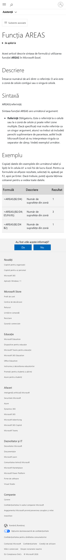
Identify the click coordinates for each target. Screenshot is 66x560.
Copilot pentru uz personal (15, 270)
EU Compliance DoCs (12, 554)
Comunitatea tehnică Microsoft (17, 462)
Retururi (7, 307)
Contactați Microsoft (12, 543)
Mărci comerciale (11, 549)
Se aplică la (10, 42)
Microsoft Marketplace (13, 467)
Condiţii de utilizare (47, 543)
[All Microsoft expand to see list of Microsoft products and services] (4, 5)
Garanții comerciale (12, 323)
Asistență (8, 12)
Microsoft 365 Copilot (13, 425)
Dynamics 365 (10, 409)
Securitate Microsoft (12, 398)
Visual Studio (9, 484)
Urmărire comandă (11, 312)
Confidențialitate (30, 543)
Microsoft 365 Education (14, 355)
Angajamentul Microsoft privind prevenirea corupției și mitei (29, 510)
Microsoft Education (12, 339)
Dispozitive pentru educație (15, 344)
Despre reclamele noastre (31, 549)
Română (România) (17, 525)
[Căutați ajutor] (12, 4)
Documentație (10, 451)
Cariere (7, 499)
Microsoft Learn (10, 457)
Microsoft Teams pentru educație (17, 350)
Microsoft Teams (11, 430)
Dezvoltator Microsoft (13, 446)
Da (23, 247)
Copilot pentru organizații (14, 264)
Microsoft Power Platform (14, 473)
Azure (6, 403)
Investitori (8, 515)
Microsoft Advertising (13, 419)
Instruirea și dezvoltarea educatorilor (19, 366)
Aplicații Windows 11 (12, 281)
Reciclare (8, 318)
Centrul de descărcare (13, 302)
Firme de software (11, 478)
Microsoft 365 (9, 275)
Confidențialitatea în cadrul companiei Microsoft (24, 505)
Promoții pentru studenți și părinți (18, 371)
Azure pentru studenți (13, 377)
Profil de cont (9, 296)
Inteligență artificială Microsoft (17, 392)
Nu (42, 247)
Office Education (10, 361)
